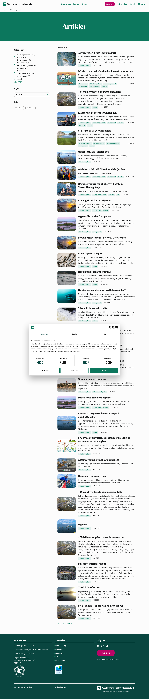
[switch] (63, 362)
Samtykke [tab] (44, 334)
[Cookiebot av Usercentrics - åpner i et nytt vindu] (109, 327)
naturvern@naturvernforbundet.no (34, 650)
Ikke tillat (45, 370)
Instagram (102, 646)
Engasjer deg (60, 660)
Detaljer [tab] (74, 334)
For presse (59, 649)
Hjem (4, 10)
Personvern (60, 653)
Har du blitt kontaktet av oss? (108, 660)
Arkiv (57, 656)
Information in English (23, 687)
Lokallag (123, 4)
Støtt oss (109, 4)
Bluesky (107, 646)
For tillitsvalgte (61, 645)
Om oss (84, 4)
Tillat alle (104, 370)
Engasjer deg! (66, 4)
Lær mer (76, 4)
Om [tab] (105, 334)
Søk (133, 4)
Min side (106, 653)
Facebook (98, 646)
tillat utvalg (74, 370)
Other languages (61, 687)
